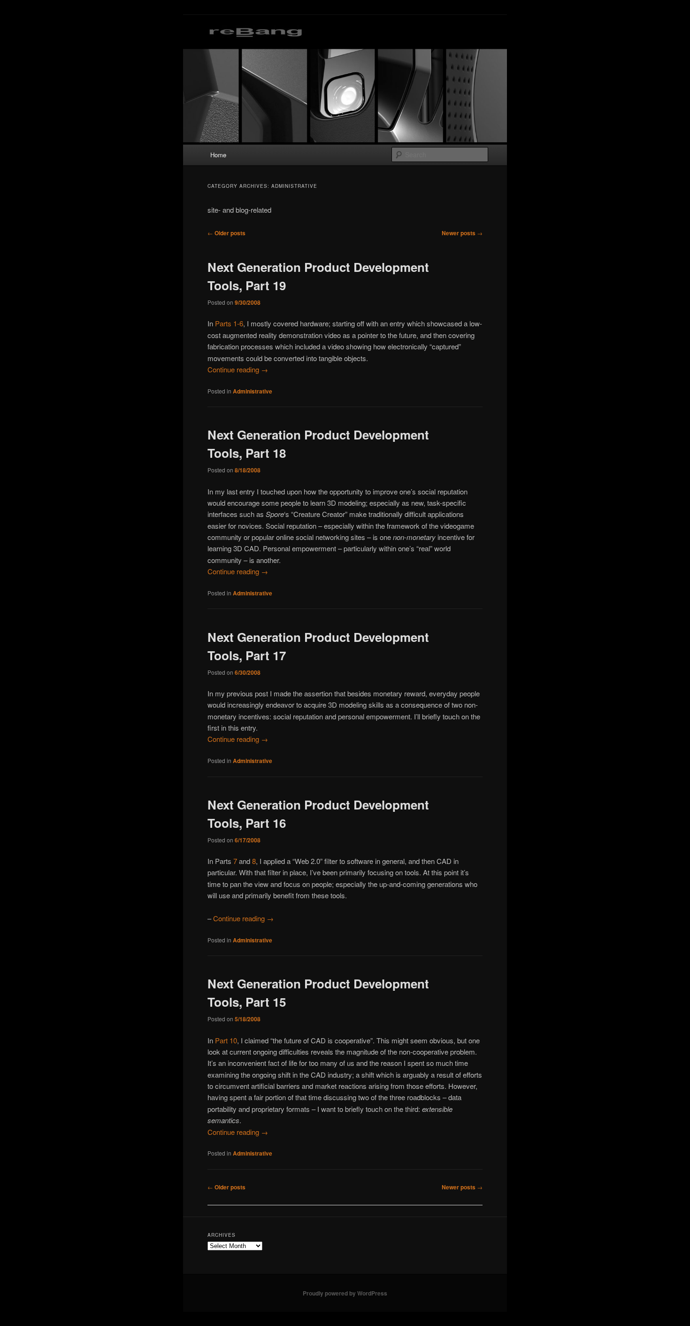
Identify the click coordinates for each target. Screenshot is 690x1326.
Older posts (226, 233)
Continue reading (237, 369)
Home (218, 154)
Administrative (252, 391)
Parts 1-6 (229, 323)
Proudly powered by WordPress (345, 1293)
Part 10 (226, 1040)
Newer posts (462, 233)
